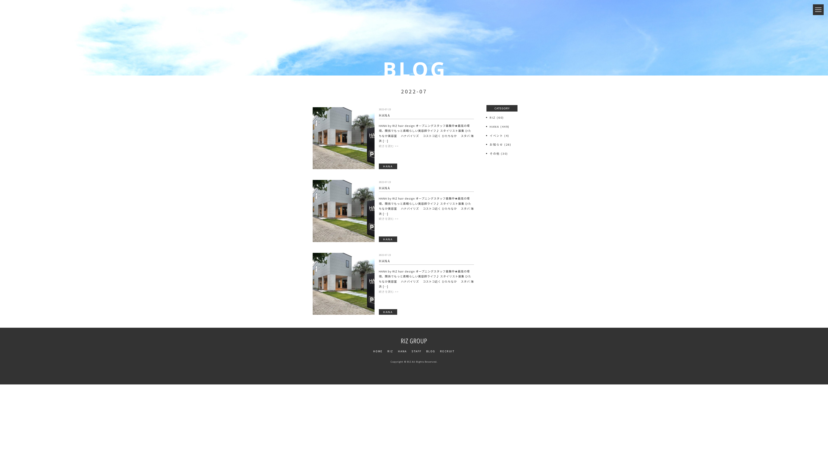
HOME (378, 351)
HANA (384, 115)
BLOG (430, 351)
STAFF (416, 351)
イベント (496, 136)
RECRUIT (447, 351)
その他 (495, 153)
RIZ (493, 117)
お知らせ (496, 144)
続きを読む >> (389, 146)
